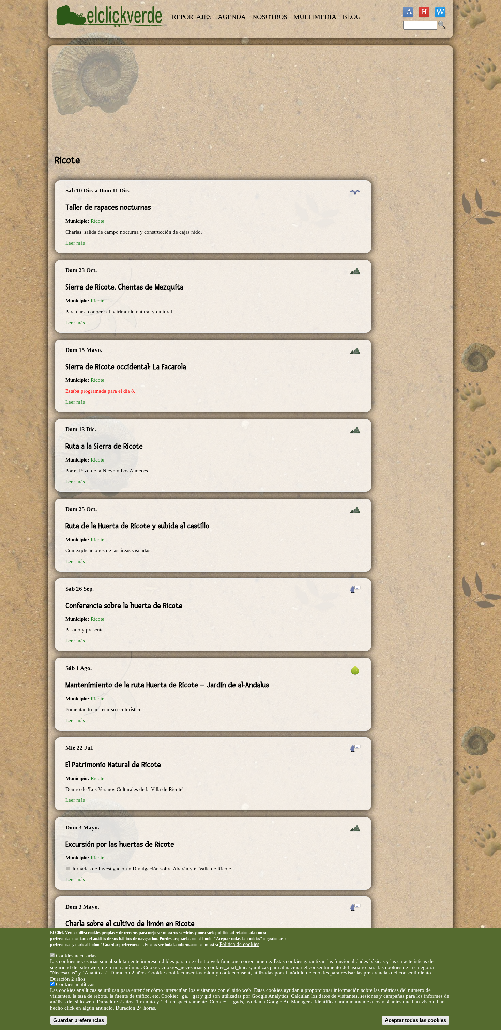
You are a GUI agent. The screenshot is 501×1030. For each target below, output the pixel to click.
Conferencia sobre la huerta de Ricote (123, 605)
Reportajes (192, 16)
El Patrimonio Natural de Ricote (113, 764)
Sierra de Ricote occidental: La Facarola (125, 366)
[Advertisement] (213, 100)
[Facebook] (408, 12)
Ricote (97, 221)
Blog (352, 16)
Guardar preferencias (78, 1020)
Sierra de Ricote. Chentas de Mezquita (124, 287)
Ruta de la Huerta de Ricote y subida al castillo (137, 525)
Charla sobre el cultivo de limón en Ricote (130, 923)
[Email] (440, 12)
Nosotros (269, 16)
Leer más (75, 243)
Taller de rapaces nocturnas (108, 207)
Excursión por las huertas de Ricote (119, 844)
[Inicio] (110, 31)
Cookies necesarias (76, 955)
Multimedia (314, 16)
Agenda (232, 16)
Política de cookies (239, 944)
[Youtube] (424, 12)
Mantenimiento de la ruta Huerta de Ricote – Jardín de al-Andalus (167, 685)
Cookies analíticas (75, 984)
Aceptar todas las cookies (415, 1020)
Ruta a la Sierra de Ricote (104, 446)
